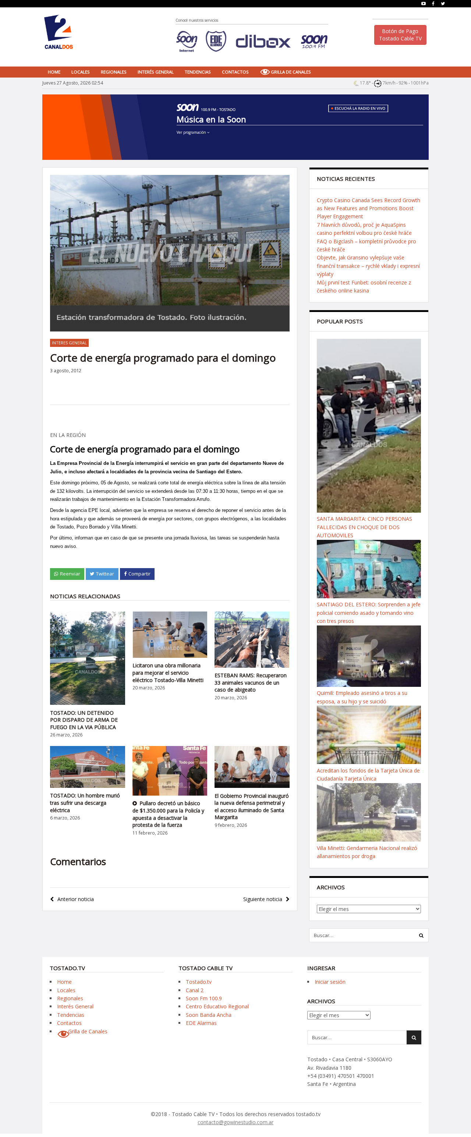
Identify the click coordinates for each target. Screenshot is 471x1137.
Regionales (114, 72)
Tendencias (198, 72)
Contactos (235, 72)
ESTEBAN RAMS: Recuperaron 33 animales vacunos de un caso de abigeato (251, 682)
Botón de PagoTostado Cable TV (400, 35)
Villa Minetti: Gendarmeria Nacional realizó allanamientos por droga (367, 852)
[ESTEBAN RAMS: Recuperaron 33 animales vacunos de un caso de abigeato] (252, 665)
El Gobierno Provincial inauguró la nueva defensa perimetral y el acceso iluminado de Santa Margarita (252, 806)
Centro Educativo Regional (217, 1006)
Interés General (156, 72)
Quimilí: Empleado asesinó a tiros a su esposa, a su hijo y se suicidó (362, 696)
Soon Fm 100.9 (204, 998)
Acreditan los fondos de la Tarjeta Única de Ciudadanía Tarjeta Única (368, 774)
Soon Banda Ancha (208, 1014)
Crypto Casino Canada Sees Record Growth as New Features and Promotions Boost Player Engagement (368, 208)
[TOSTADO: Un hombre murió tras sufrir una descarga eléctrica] (87, 785)
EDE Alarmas (201, 1022)
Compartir (139, 573)
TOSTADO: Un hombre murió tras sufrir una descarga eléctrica (85, 802)
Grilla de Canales (291, 72)
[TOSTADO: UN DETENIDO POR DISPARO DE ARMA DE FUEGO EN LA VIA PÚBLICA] (87, 702)
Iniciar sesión (330, 981)
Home (54, 72)
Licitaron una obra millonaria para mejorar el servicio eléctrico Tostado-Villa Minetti (167, 672)
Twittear (105, 573)
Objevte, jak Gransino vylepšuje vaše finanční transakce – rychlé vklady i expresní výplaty (368, 265)
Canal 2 (194, 990)
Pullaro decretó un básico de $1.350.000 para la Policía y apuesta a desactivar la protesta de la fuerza (168, 814)
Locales (80, 72)
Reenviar (70, 573)
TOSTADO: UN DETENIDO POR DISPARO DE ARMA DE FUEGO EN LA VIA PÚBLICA (84, 720)
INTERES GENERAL (69, 342)
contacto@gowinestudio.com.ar (235, 1122)
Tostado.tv (199, 981)
